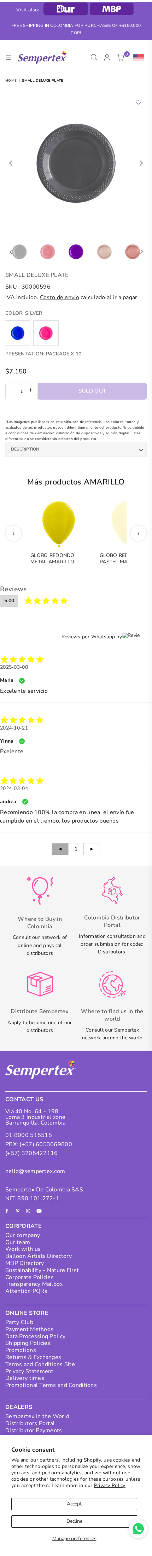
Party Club (19, 1322)
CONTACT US (24, 1099)
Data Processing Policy (35, 1336)
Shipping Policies (28, 1343)
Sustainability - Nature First (42, 1270)
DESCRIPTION (25, 449)
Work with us (23, 1249)
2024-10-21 (14, 728)
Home (11, 80)
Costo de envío (59, 297)
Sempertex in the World (37, 1416)
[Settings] (137, 57)
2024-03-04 (14, 788)
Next (141, 163)
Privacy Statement (29, 1371)
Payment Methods (29, 1329)
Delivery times (24, 1378)
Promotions (20, 1350)
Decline (74, 1521)
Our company (22, 1235)
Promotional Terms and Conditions (51, 1385)
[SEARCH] (94, 57)
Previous (10, 163)
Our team (17, 1242)
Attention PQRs (26, 1291)
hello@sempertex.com (35, 1171)
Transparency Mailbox (34, 1284)
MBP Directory (24, 1263)
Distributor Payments (33, 1430)
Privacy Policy (109, 1485)
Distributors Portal (30, 1423)
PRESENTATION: (43, 353)
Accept (74, 1503)
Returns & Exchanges (33, 1357)
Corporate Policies (29, 1277)
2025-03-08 (14, 667)
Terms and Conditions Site (40, 1364)
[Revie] (137, 637)
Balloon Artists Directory (38, 1256)
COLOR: (23, 313)
